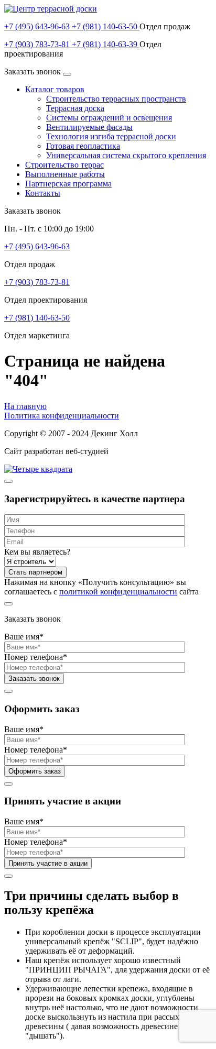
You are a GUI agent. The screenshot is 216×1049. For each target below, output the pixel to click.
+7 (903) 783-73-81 (38, 44)
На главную (25, 406)
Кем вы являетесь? (37, 551)
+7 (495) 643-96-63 (38, 26)
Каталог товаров (54, 89)
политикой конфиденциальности (118, 591)
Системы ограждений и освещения (109, 117)
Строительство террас (64, 164)
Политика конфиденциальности (61, 415)
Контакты (42, 193)
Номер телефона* (35, 657)
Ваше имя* (24, 636)
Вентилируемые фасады (89, 127)
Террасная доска (75, 108)
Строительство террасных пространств (116, 98)
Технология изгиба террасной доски (111, 136)
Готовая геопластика (83, 145)
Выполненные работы (65, 174)
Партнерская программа (68, 183)
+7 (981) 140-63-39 (105, 44)
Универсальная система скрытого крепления (126, 155)
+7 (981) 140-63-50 (105, 26)
